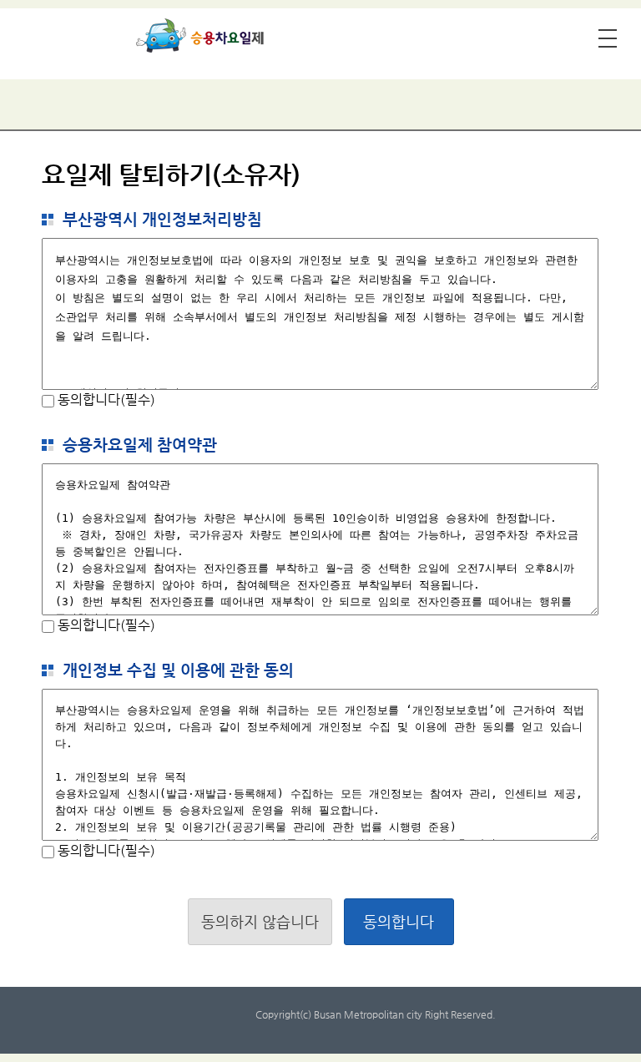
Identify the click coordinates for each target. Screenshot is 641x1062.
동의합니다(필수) (104, 399)
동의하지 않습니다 (260, 921)
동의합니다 (398, 921)
